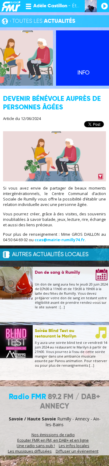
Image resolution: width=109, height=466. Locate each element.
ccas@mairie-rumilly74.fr (60, 239)
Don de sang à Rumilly (57, 272)
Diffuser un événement (77, 451)
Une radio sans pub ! (36, 445)
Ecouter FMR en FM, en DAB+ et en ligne (53, 440)
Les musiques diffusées (30, 451)
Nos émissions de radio (53, 434)
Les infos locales (74, 445)
